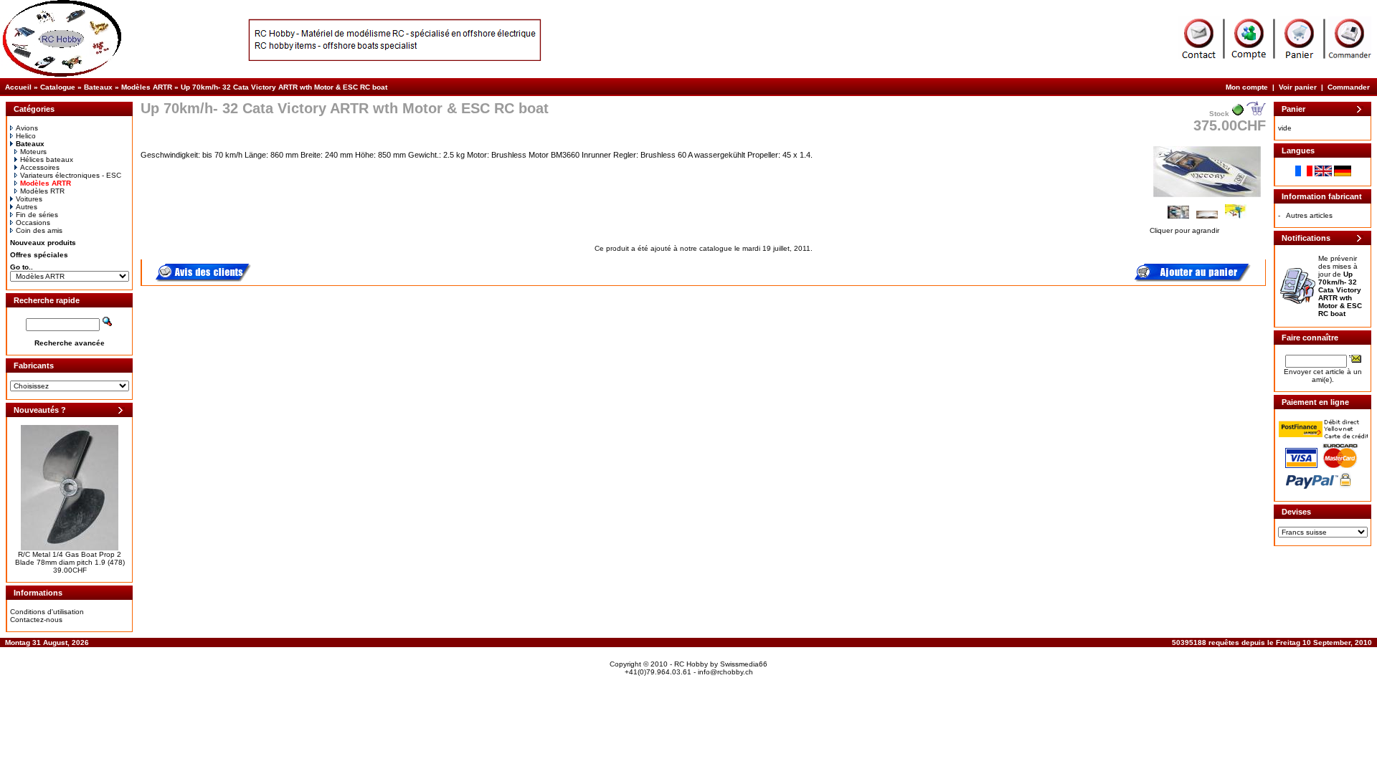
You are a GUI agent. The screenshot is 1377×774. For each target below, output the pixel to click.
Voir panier (1298, 87)
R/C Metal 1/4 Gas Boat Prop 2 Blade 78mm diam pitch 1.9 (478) (70, 558)
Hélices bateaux (46, 159)
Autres (26, 207)
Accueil (18, 87)
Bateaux (98, 87)
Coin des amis (39, 230)
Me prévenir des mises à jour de (1340, 285)
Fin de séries (37, 215)
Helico (26, 136)
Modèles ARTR (146, 87)
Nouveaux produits (43, 243)
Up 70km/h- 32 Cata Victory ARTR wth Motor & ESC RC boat (284, 87)
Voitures (29, 199)
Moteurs (33, 152)
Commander (1349, 87)
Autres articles (1309, 215)
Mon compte (1247, 87)
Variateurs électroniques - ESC (70, 175)
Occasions (33, 222)
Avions (27, 128)
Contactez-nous (36, 620)
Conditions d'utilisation (47, 612)
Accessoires (40, 167)
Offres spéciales (39, 255)
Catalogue (57, 87)
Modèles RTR (42, 191)
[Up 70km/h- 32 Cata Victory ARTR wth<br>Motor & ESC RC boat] (1207, 198)
